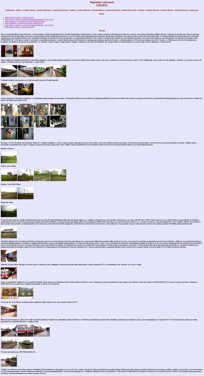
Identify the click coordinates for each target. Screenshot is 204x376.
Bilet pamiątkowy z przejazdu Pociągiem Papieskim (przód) (25, 21)
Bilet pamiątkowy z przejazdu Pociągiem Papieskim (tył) (24, 23)
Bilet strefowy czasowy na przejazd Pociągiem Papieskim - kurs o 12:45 (29, 19)
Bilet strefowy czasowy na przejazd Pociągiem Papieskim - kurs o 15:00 (29, 25)
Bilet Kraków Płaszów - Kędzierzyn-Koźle (19, 27)
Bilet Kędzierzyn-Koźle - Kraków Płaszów (19, 17)
